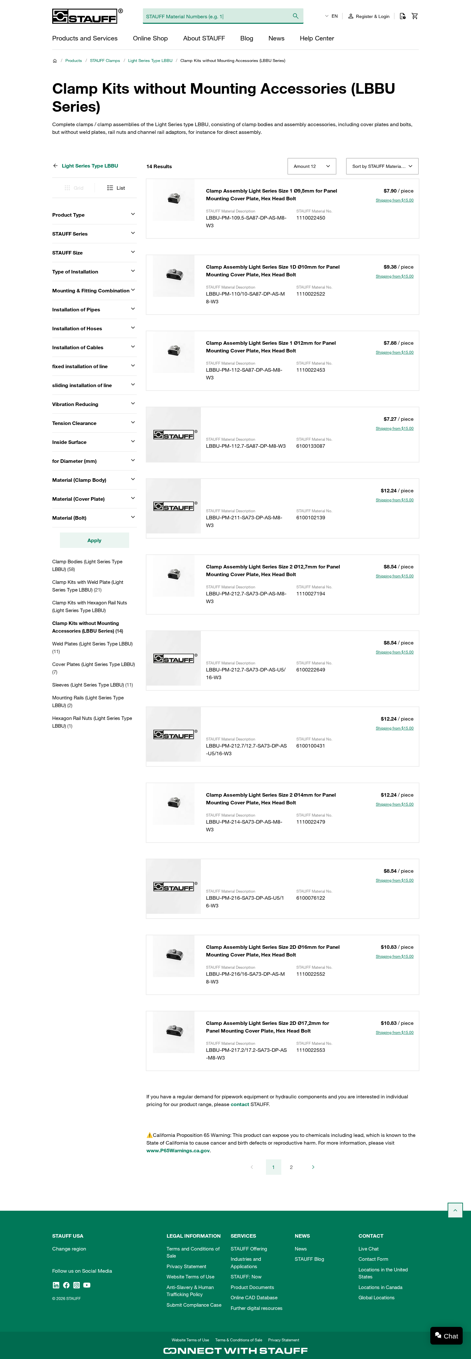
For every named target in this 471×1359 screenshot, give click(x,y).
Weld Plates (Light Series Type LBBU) (92, 647)
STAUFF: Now (246, 1276)
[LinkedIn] (56, 1285)
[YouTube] (87, 1285)
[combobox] (312, 166)
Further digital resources (257, 1308)
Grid (78, 188)
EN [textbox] (335, 16)
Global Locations (377, 1297)
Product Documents (252, 1287)
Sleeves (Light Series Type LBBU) (92, 685)
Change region (69, 1248)
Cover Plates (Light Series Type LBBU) (93, 668)
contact (240, 1104)
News (301, 1248)
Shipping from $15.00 (395, 200)
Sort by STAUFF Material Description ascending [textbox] (382, 166)
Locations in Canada (380, 1287)
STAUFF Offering (249, 1248)
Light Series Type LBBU (150, 60)
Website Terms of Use (190, 1276)
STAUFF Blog (309, 1259)
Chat (451, 1336)
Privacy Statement (186, 1266)
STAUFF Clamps (105, 60)
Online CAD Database (254, 1297)
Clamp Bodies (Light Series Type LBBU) (87, 565)
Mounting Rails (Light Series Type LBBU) (88, 701)
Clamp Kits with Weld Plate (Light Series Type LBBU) (87, 586)
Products (73, 60)
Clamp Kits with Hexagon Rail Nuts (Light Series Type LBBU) (89, 606)
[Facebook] (66, 1285)
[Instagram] (76, 1285)
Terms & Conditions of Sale (238, 1339)
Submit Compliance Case (194, 1305)
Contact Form (373, 1259)
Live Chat (369, 1248)
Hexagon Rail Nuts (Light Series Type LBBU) (92, 722)
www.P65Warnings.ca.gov (178, 1150)
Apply (94, 540)
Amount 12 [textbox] (305, 166)
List (121, 188)
